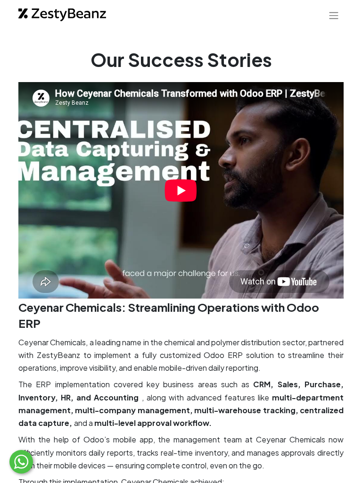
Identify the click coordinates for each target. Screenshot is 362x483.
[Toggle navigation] (334, 15)
